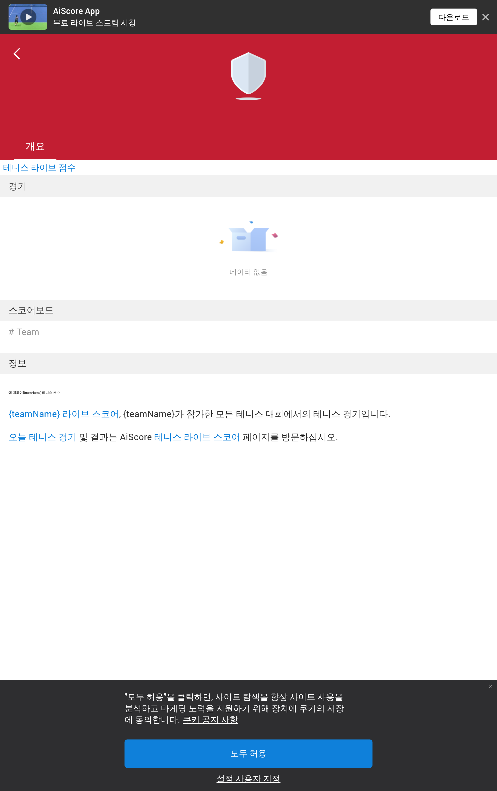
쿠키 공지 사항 (210, 720)
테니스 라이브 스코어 (197, 436)
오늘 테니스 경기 (43, 436)
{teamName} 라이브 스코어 (64, 413)
